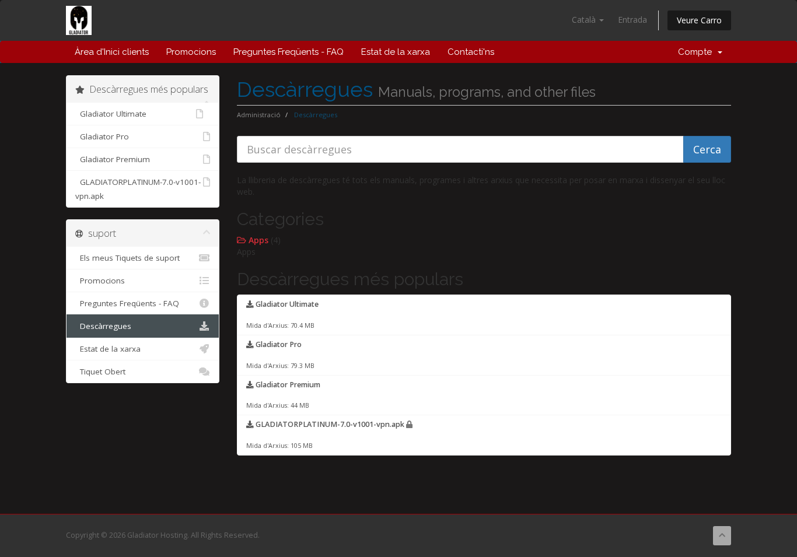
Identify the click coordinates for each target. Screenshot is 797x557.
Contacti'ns (471, 52)
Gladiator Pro (102, 136)
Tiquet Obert (100, 371)
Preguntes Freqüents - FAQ (288, 52)
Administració (259, 114)
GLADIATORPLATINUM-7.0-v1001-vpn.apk (138, 189)
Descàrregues (103, 326)
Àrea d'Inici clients (112, 52)
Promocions (191, 52)
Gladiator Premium (112, 159)
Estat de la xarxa (395, 52)
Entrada (632, 19)
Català (585, 19)
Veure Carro (699, 20)
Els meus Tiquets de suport (127, 258)
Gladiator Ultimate (110, 113)
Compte (697, 52)
